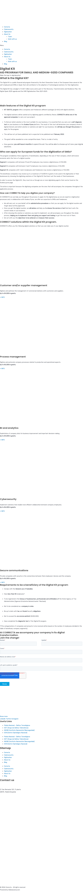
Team (10, 37)
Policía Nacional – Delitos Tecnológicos (17, 725)
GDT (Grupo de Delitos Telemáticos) (16, 728)
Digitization (8, 32)
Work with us (12, 39)
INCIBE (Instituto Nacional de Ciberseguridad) (19, 730)
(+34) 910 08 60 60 (6, 784)
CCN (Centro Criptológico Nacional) (15, 733)
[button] (41, 45)
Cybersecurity (8, 29)
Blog (5, 41)
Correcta (7, 27)
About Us (7, 34)
